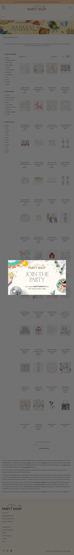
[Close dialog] (63, 262)
